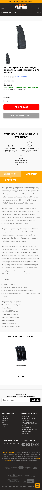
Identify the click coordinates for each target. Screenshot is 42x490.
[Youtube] (24, 444)
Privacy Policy (23, 486)
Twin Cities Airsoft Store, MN (10, 443)
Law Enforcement (27, 433)
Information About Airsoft (30, 429)
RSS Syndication (27, 427)
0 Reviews (10, 180)
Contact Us (5, 420)
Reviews (4, 428)
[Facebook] (33, 444)
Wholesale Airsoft (27, 431)
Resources (5, 424)
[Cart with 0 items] (38, 7)
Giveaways (5, 418)
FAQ (3, 422)
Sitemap (15, 486)
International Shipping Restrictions (29, 419)
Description (10, 174)
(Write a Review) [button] (20, 77)
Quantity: (6, 97)
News (3, 426)
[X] (28, 444)
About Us (4, 416)
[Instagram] (37, 444)
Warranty (31, 174)
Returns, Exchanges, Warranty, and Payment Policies (29, 423)
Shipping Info (26, 416)
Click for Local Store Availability (14, 89)
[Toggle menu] (3, 8)
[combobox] (21, 12)
